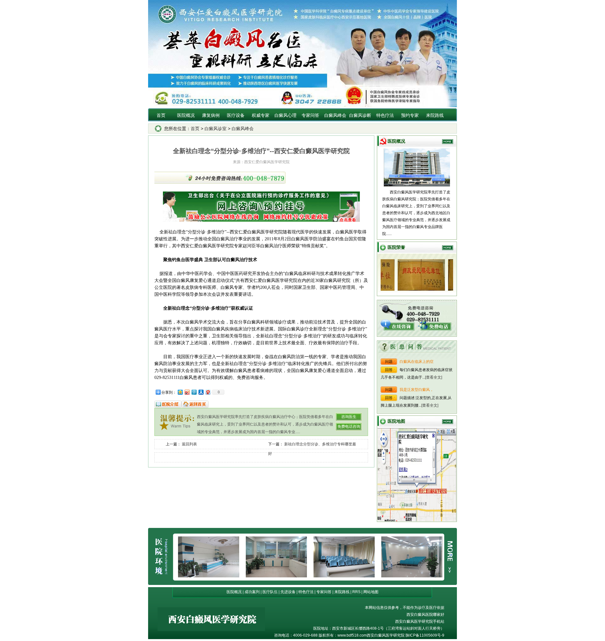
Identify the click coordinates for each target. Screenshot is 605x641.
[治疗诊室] (276, 576)
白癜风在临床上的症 (417, 361)
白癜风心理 (285, 115)
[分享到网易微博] (207, 392)
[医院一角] (344, 576)
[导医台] (411, 576)
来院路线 (435, 115)
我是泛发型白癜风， (417, 389)
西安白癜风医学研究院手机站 (419, 621)
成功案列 (252, 592)
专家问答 (310, 115)
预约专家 (410, 115)
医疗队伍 (270, 592)
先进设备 (288, 592)
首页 (161, 115)
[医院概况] (168, 406)
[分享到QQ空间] (179, 392)
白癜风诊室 (216, 128)
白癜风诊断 (360, 115)
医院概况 (186, 115)
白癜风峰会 (335, 115)
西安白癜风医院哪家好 (425, 614)
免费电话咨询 (348, 426)
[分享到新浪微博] (186, 392)
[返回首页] (195, 406)
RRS (356, 592)
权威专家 (260, 115)
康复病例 (211, 115)
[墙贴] (208, 576)
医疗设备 (236, 115)
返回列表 (189, 444)
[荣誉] (410, 289)
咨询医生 (348, 417)
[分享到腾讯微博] (193, 392)
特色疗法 (385, 115)
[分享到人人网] (200, 392)
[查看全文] (433, 377)
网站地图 (370, 592)
